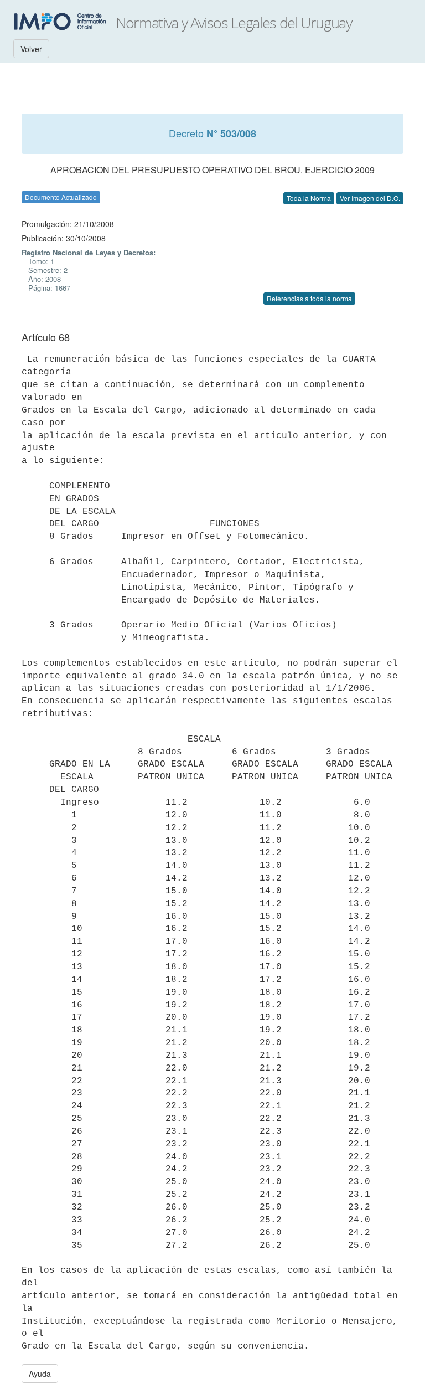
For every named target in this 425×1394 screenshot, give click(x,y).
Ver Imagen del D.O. (370, 198)
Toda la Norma (309, 198)
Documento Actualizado (61, 197)
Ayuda (40, 1373)
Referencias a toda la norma (309, 298)
